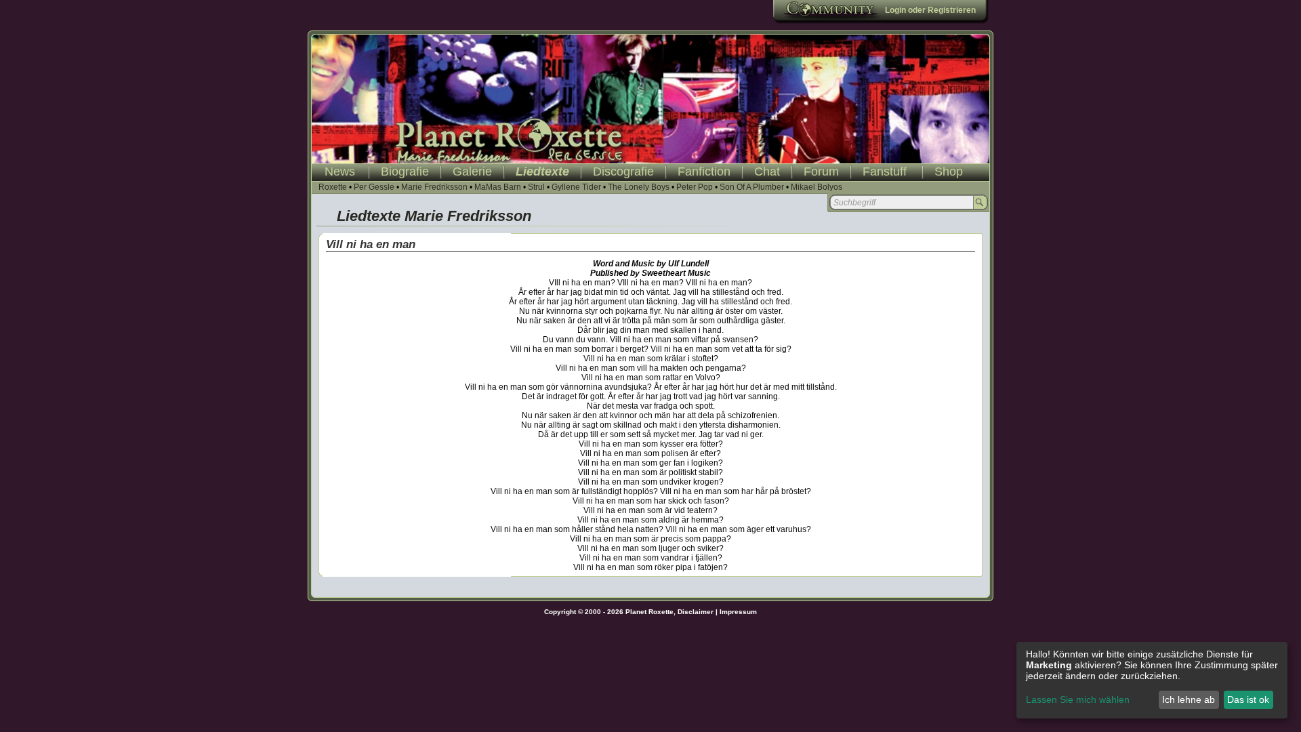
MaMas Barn (497, 187)
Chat (767, 171)
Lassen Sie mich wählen (1078, 699)
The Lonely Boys (638, 187)
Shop (948, 171)
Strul (536, 187)
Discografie (623, 171)
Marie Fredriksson (434, 187)
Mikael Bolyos (816, 187)
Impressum (738, 611)
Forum (821, 171)
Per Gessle (374, 187)
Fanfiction (704, 171)
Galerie (472, 171)
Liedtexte (542, 171)
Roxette (332, 187)
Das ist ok (1248, 699)
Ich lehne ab (1188, 699)
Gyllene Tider (576, 187)
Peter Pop (694, 187)
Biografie (405, 171)
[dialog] (1151, 680)
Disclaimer (696, 611)
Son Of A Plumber (752, 187)
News (340, 171)
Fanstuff (885, 171)
